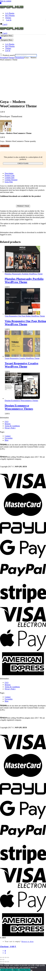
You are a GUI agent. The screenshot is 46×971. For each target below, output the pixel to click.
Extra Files (9, 182)
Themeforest (19, 58)
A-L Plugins (9, 13)
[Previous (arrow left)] (1, 959)
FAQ (6, 422)
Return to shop (27, 941)
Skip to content (5, 1)
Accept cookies (6, 970)
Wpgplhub (4, 58)
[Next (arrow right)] (3, 959)
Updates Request (11, 180)
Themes (8, 18)
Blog (6, 440)
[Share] (6, 957)
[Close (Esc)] (8, 957)
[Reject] (31, 970)
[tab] (25, 173)
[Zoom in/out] (1, 957)
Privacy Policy (10, 428)
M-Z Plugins (10, 15)
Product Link (10, 175)
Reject (15, 970)
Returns (7, 424)
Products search (9, 55)
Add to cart (4, 146)
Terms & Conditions (12, 426)
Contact (7, 436)
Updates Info (9, 178)
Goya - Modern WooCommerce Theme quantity (18, 141)
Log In (8, 20)
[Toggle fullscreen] (3, 957)
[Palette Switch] (23, 3)
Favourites (9, 438)
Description (9, 173)
